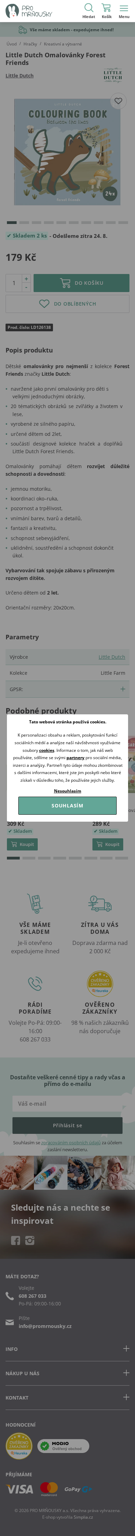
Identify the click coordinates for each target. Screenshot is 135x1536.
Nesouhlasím (67, 791)
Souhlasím (67, 805)
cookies (46, 750)
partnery (75, 758)
